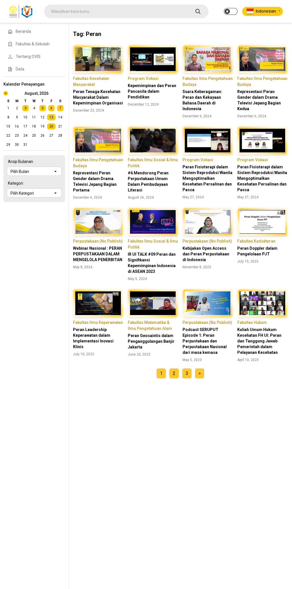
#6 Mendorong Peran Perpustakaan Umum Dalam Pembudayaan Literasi (148, 181)
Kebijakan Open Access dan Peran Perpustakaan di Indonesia (205, 254)
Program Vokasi (143, 78)
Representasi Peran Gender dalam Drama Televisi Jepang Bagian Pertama (95, 181)
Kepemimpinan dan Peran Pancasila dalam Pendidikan (152, 91)
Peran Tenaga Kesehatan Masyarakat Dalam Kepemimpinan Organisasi (98, 97)
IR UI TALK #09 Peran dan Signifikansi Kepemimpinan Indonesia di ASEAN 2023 (152, 263)
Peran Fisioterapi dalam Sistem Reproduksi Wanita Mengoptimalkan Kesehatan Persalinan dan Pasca (207, 178)
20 (51, 126)
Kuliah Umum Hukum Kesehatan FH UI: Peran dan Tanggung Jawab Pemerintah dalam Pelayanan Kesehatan (259, 341)
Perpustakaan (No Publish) (98, 241)
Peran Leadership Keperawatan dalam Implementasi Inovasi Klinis (93, 338)
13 (51, 117)
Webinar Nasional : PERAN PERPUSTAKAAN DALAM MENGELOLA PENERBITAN (97, 254)
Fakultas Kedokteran (256, 241)
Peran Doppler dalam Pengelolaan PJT (257, 251)
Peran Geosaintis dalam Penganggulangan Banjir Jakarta (151, 341)
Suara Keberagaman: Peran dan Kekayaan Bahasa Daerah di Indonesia (202, 100)
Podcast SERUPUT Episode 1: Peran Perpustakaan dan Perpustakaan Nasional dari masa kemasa (204, 341)
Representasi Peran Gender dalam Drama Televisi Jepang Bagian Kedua (259, 100)
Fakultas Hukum (252, 322)
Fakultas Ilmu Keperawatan (98, 322)
